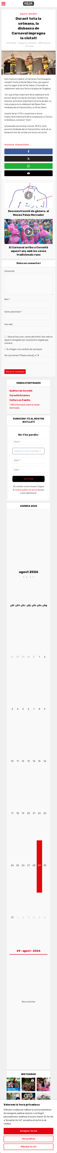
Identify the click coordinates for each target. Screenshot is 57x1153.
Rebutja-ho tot (28, 1146)
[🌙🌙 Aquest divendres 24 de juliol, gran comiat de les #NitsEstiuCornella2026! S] (28, 1099)
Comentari (9, 271)
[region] (28, 1126)
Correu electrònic (13, 312)
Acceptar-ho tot (28, 1131)
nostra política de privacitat (28, 490)
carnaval (10, 144)
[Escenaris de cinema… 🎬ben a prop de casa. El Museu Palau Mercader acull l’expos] (43, 1099)
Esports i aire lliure (28, 14)
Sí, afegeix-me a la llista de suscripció (24, 349)
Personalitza (28, 1139)
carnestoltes (23, 144)
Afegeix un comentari (28, 43)
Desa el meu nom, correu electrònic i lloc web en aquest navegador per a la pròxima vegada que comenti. (28, 340)
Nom (7, 299)
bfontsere (46, 43)
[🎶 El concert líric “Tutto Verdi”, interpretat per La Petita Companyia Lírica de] (13, 1099)
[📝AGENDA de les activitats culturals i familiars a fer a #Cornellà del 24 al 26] (43, 1084)
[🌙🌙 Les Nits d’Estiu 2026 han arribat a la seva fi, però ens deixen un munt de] (28, 1084)
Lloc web (8, 324)
